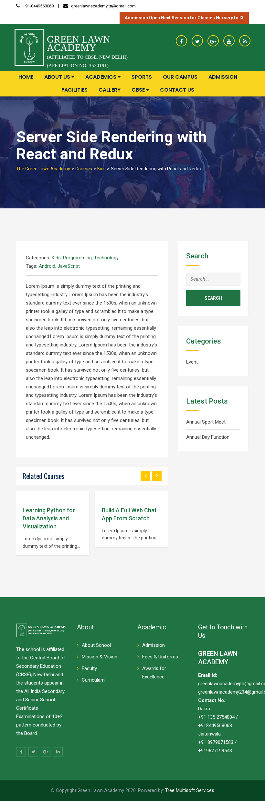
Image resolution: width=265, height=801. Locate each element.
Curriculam (93, 680)
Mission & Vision (99, 657)
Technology (106, 258)
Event (192, 362)
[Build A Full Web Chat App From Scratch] (101, 496)
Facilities (74, 90)
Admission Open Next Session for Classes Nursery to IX (184, 17)
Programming (77, 258)
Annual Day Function (207, 437)
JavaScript (69, 266)
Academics (101, 77)
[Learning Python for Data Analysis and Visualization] (22, 496)
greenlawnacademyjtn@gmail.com (103, 6)
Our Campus (180, 77)
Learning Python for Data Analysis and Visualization (49, 518)
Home (25, 77)
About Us (57, 77)
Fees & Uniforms (160, 657)
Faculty (89, 668)
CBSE (139, 90)
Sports (142, 77)
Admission (222, 77)
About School (96, 645)
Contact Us (177, 90)
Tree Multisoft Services (189, 790)
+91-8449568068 (38, 6)
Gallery (110, 90)
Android (47, 266)
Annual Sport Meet (206, 422)
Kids (56, 258)
